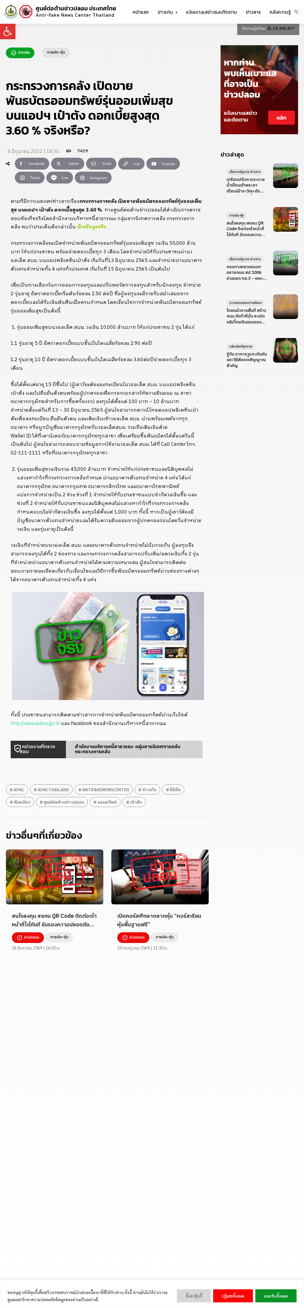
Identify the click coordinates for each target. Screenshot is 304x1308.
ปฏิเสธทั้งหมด (233, 1295)
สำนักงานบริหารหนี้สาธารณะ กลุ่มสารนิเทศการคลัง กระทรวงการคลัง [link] (127, 749)
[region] (152, 1294)
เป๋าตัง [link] (136, 802)
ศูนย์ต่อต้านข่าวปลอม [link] (64, 802)
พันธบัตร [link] (22, 802)
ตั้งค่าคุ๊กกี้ (194, 1295)
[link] (7, 31)
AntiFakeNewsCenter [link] (105, 789)
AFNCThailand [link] (53, 789)
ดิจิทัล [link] (175, 789)
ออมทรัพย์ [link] (107, 802)
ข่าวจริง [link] (149, 789)
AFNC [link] (19, 789)
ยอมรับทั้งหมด (276, 1295)
